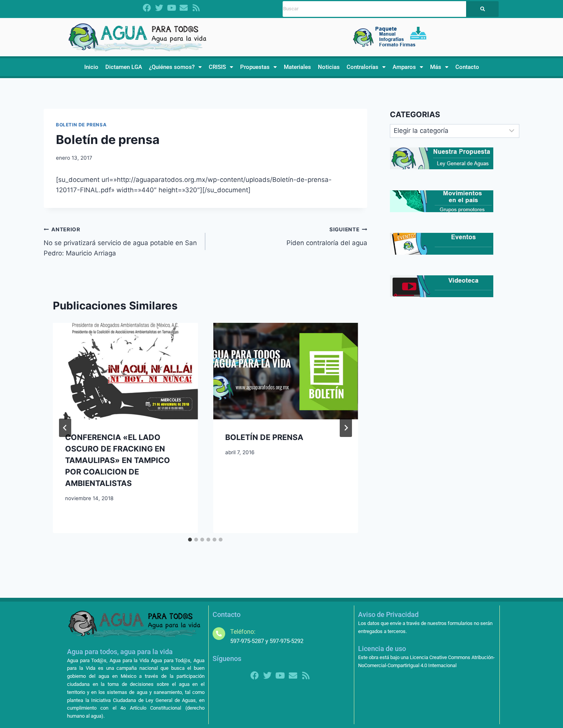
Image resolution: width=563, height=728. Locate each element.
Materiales (297, 67)
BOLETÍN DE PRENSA (264, 437)
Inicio (91, 67)
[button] (175, 67)
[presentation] (125, 371)
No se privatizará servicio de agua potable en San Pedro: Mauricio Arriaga (120, 241)
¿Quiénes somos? (172, 67)
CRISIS (217, 67)
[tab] (190, 540)
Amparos (404, 67)
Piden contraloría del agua (326, 236)
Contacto (467, 67)
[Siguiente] (346, 428)
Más (435, 67)
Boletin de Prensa (81, 125)
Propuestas (255, 67)
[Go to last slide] (65, 428)
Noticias (329, 67)
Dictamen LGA (123, 67)
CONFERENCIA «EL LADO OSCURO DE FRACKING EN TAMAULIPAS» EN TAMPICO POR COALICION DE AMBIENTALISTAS (117, 460)
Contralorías (362, 67)
